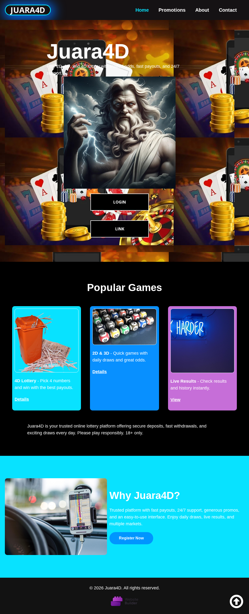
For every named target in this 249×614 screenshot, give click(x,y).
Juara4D (27, 10)
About (202, 10)
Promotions (172, 10)
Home (142, 10)
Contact (228, 10)
